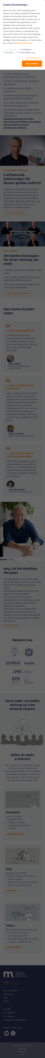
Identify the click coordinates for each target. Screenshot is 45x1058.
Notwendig (10, 49)
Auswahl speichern (32, 58)
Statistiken (26, 49)
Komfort (9, 52)
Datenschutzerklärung (23, 43)
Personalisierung (27, 52)
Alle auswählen (32, 64)
